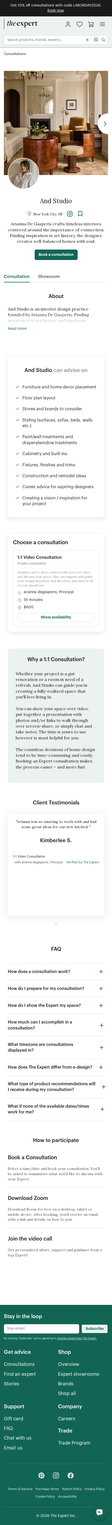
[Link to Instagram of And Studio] (70, 214)
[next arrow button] (103, 123)
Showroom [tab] (49, 277)
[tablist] (32, 277)
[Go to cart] (91, 24)
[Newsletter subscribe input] (41, 1329)
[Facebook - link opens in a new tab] (70, 1475)
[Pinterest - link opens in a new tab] (41, 1475)
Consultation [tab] (17, 277)
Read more (17, 329)
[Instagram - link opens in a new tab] (56, 1475)
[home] (21, 24)
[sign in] (68, 24)
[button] (79, 24)
